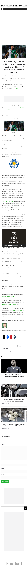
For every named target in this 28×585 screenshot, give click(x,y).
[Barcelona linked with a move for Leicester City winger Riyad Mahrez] (14, 359)
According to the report (7, 201)
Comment (3, 444)
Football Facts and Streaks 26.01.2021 (16, 352)
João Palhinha (17, 89)
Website (2, 474)
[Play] (4, 245)
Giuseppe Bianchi (13, 75)
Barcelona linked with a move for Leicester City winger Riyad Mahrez (14, 375)
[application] (14, 238)
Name (2, 462)
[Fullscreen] (24, 245)
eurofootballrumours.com (8, 296)
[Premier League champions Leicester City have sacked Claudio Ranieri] (14, 384)
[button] (14, 238)
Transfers (5, 58)
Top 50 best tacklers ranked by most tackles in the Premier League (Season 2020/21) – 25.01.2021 (14, 346)
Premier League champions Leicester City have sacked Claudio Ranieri (14, 400)
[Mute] (22, 245)
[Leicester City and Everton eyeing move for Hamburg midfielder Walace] (14, 409)
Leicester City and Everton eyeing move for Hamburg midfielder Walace (14, 425)
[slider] (13, 245)
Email (2, 468)
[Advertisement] (14, 25)
